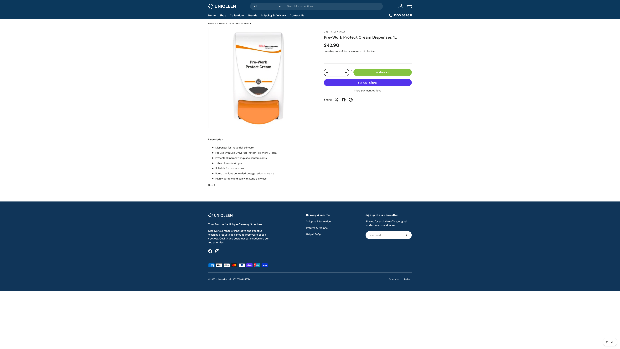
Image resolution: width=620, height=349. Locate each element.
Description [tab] (215, 139)
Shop (223, 15)
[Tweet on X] (336, 99)
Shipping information (318, 221)
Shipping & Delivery (273, 15)
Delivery (408, 279)
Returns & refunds (317, 228)
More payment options (367, 90)
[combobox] (316, 6)
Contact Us (297, 15)
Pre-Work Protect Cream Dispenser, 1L (234, 23)
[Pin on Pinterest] (350, 99)
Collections (237, 15)
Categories (394, 279)
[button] (409, 6)
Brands (252, 15)
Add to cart (382, 72)
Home (212, 15)
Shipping (346, 51)
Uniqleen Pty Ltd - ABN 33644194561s (233, 279)
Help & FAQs (313, 234)
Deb (326, 31)
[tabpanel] (258, 166)
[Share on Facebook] (343, 99)
